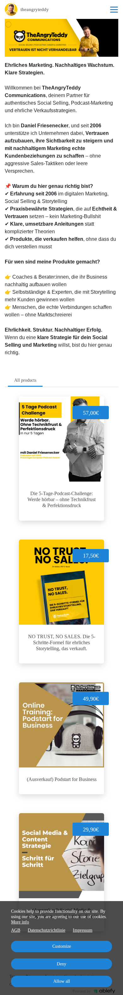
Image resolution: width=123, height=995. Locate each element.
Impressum (82, 930)
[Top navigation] (114, 9)
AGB (15, 930)
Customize (61, 946)
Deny (61, 964)
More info (20, 922)
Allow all (61, 981)
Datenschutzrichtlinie (46, 930)
